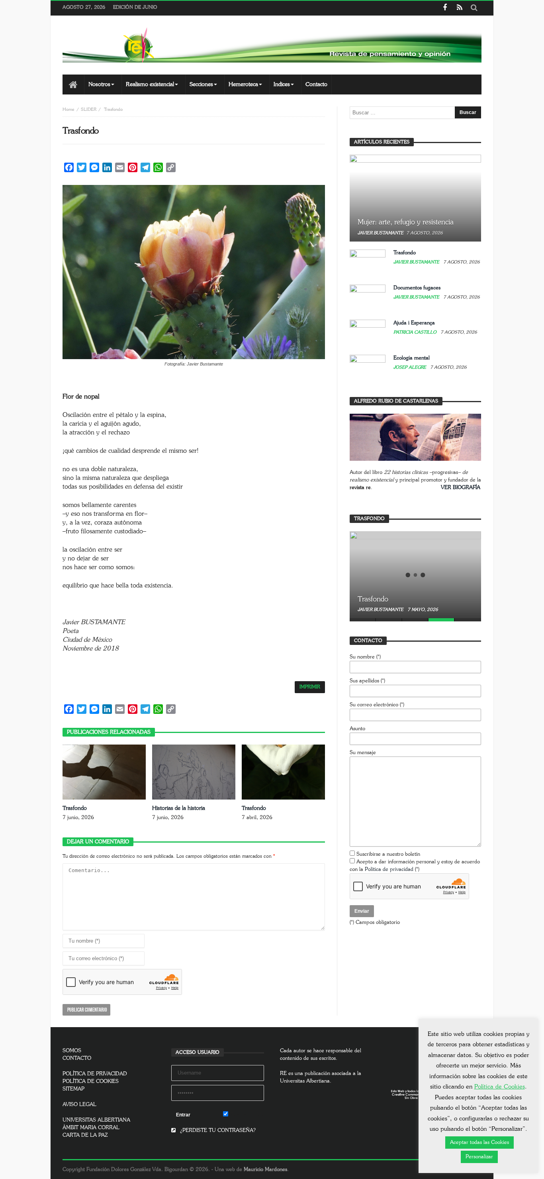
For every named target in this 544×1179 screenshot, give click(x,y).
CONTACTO (77, 1058)
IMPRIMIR (309, 687)
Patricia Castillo (415, 332)
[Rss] (459, 8)
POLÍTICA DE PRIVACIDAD (95, 1074)
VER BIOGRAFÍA (460, 487)
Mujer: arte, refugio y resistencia (406, 222)
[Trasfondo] (415, 574)
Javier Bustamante (380, 233)
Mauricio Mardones (265, 1169)
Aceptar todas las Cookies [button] (479, 1142)
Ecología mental (411, 358)
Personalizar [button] (479, 1156)
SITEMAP (73, 1089)
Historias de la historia (178, 808)
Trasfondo (75, 808)
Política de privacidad (389, 869)
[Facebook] (444, 8)
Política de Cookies (499, 1087)
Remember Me (246, 1115)
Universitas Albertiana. (305, 1081)
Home (68, 109)
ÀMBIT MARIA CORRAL (91, 1127)
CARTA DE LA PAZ (85, 1135)
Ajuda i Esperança (414, 323)
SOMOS (72, 1050)
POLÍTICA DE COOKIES (91, 1081)
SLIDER (88, 109)
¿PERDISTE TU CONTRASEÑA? (217, 1130)
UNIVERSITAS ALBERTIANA (96, 1120)
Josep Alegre (410, 367)
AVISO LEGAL (79, 1104)
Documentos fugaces (416, 288)
